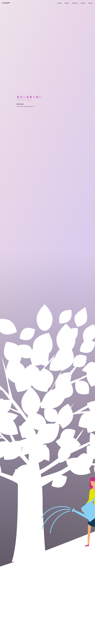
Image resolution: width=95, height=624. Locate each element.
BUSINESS (66, 3)
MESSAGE (59, 3)
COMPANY (83, 3)
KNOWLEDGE (75, 3)
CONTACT (90, 3)
